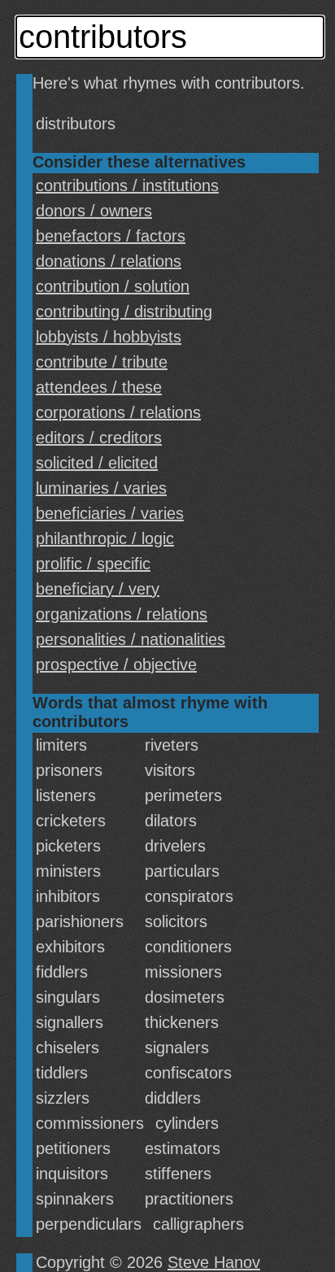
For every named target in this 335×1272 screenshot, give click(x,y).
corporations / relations (118, 412)
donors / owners (94, 211)
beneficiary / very (97, 589)
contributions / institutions (127, 185)
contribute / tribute (102, 362)
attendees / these (99, 387)
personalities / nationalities (130, 639)
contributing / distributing (124, 311)
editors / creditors (99, 438)
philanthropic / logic (105, 538)
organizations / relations (121, 614)
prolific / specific (93, 564)
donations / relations (108, 261)
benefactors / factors (110, 236)
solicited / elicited (97, 463)
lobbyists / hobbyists (108, 337)
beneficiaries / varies (110, 513)
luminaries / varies (101, 488)
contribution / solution (112, 286)
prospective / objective (116, 664)
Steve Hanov (214, 1262)
